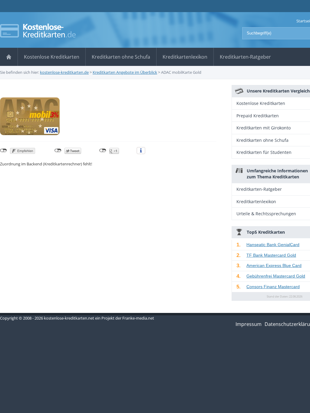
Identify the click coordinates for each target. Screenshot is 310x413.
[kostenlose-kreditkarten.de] (38, 30)
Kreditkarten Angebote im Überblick (125, 72)
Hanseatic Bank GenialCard (272, 244)
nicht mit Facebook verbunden (3, 150)
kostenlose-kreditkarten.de (64, 72)
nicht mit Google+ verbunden (102, 150)
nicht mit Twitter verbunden (57, 150)
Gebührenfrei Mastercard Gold (275, 276)
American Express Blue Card (274, 265)
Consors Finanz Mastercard (273, 286)
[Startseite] (9, 57)
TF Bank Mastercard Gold (271, 255)
